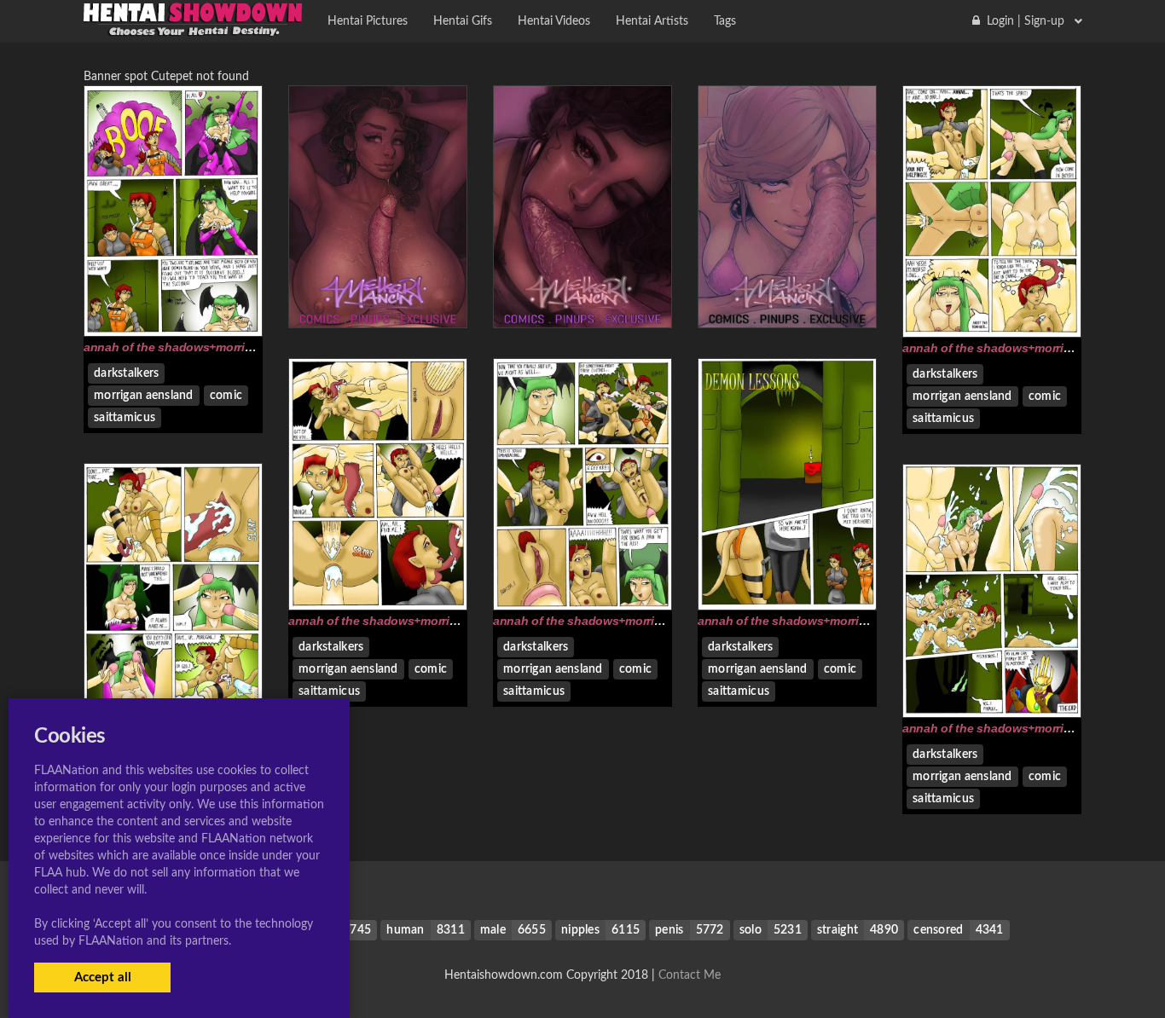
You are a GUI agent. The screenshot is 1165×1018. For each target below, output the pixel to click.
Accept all (102, 977)
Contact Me (689, 975)
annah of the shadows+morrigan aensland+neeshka (229, 347)
